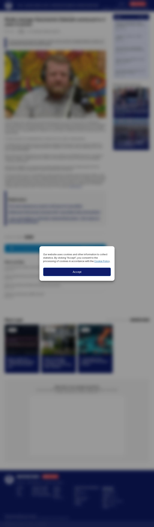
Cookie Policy (101, 261)
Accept (77, 271)
